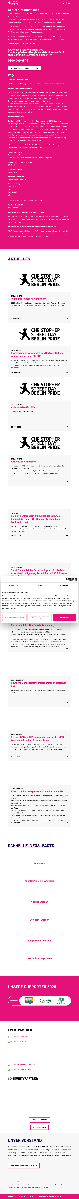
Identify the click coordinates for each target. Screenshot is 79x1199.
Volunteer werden (39, 919)
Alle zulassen (64, 617)
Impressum (12, 1196)
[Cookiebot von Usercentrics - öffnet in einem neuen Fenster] (68, 579)
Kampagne (39, 863)
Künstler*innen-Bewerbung (39, 880)
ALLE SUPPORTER (39, 1127)
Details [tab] (39, 585)
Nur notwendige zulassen (14, 617)
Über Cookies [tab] (65, 585)
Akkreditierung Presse (39, 958)
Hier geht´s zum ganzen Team (24, 1165)
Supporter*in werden (39, 940)
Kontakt (33, 1196)
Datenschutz (23, 1196)
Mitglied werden (39, 901)
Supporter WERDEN (39, 1119)
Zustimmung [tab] (13, 585)
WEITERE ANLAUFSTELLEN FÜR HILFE (24, 68)
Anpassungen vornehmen (39, 617)
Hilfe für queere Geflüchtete (50, 1196)
